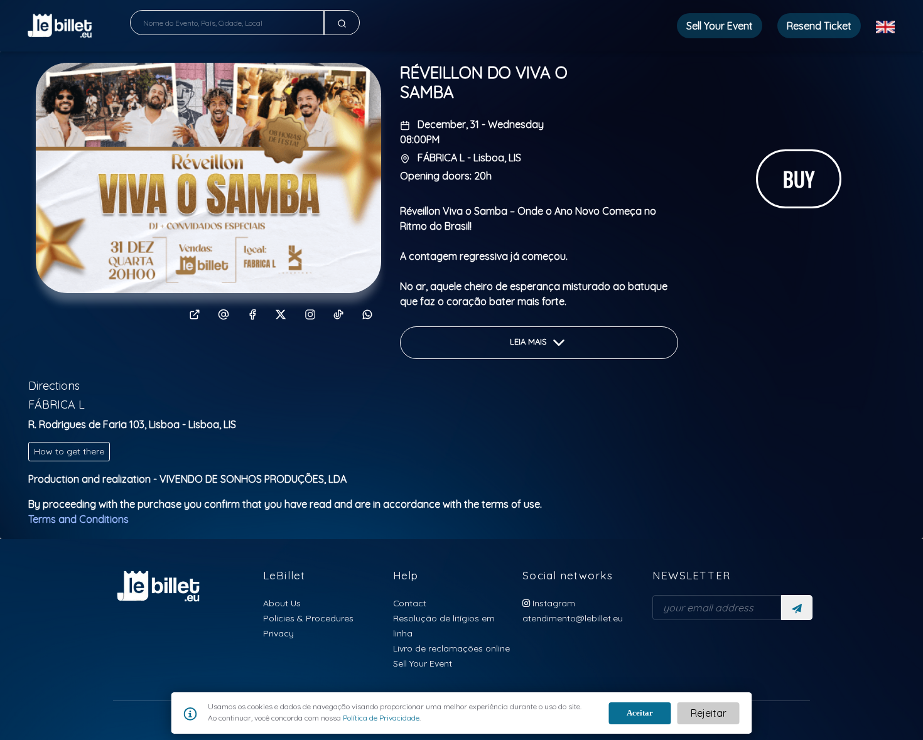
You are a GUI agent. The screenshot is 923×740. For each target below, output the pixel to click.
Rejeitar (708, 713)
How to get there (69, 451)
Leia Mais (529, 342)
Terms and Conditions (78, 519)
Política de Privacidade (380, 717)
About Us (282, 603)
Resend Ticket (819, 25)
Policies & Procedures (308, 618)
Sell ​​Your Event (719, 25)
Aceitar (640, 712)
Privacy (278, 633)
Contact (409, 603)
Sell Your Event (422, 663)
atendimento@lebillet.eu (572, 618)
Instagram (552, 603)
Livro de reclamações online (451, 648)
